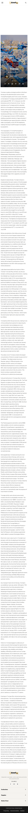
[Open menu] (2, 2)
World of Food (4, 800)
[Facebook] (5, 83)
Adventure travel (5, 798)
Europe (18, 63)
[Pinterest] (15, 83)
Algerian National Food (6, 804)
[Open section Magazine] (25, 795)
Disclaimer (22, 810)
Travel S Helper (6, 63)
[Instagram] (14, 784)
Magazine (3, 795)
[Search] (25, 2)
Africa (2, 792)
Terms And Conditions (14, 810)
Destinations (13, 63)
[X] (8, 83)
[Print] (23, 83)
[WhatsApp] (12, 83)
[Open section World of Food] (25, 801)
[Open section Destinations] (25, 789)
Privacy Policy (6, 810)
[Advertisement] (14, 20)
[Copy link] (19, 83)
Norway (22, 63)
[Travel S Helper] (14, 2)
